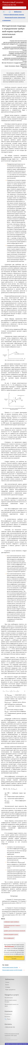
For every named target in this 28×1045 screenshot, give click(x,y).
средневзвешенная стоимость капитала (12, 926)
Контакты (7, 1016)
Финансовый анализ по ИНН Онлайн (12, 970)
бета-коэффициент (9, 938)
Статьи (7, 982)
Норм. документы (10, 989)
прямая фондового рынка (11, 934)
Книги (7, 984)
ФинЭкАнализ (9, 997)
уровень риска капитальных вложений (14, 931)
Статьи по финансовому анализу (14, 14)
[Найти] (24, 7)
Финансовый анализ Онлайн (10, 967)
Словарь (7, 987)
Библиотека (17, 11)
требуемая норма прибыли (11, 922)
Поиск (8, 1019)
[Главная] (10, 12)
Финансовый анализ (12, 2)
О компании (8, 1014)
